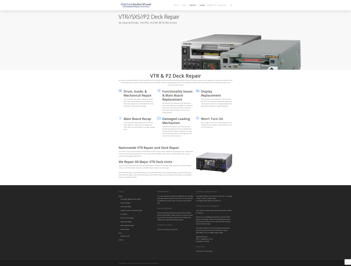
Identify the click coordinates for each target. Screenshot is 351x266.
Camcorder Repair (125, 206)
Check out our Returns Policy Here (167, 229)
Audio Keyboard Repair (127, 225)
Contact (121, 240)
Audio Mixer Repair (126, 222)
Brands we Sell (124, 236)
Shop (120, 233)
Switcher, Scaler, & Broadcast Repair (131, 210)
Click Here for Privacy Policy (204, 251)
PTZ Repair (123, 214)
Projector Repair (125, 203)
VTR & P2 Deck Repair (127, 218)
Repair (120, 196)
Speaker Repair (124, 229)
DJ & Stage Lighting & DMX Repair (130, 199)
